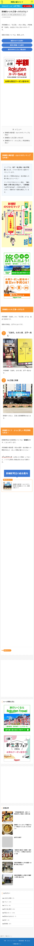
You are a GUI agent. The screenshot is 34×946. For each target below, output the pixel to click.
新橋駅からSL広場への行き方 (14, 137)
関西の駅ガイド (17, 2)
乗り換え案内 (9, 909)
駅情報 (7, 923)
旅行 (6, 920)
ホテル (7, 905)
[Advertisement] (17, 104)
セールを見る (27, 6)
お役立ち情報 (9, 898)
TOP (5, 940)
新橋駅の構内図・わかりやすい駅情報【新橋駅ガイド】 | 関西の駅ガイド (21, 486)
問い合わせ (27, 940)
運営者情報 (21, 940)
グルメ (7, 902)
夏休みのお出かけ (10, 916)
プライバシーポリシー (12, 940)
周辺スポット (7, 650)
